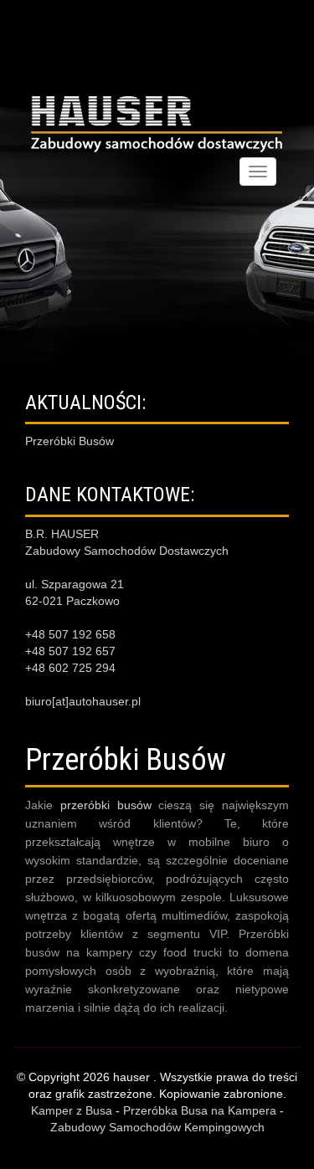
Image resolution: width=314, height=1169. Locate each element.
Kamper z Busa (71, 1110)
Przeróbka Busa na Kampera (199, 1110)
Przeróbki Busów (69, 441)
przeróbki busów (106, 805)
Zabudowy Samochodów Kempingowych (157, 1127)
